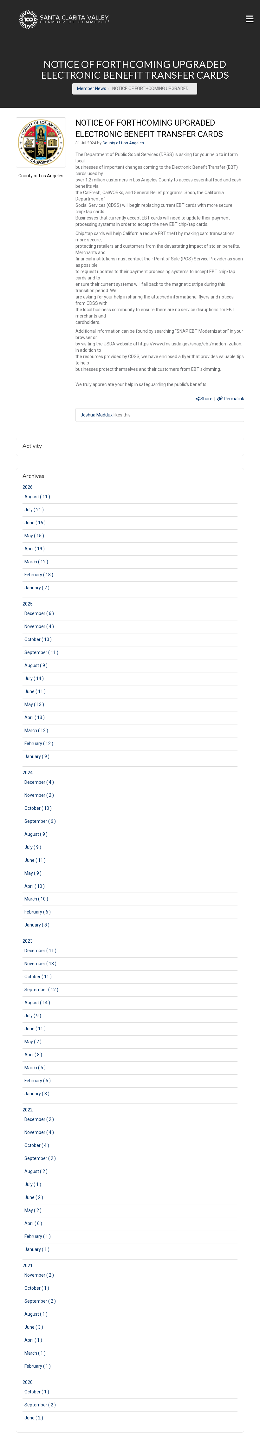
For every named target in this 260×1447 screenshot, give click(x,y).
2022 (28, 1109)
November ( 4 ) (39, 626)
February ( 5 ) (37, 1080)
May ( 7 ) (33, 1041)
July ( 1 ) (32, 1184)
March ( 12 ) (36, 561)
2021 (28, 1265)
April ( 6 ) (33, 1223)
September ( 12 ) (41, 989)
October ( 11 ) (38, 976)
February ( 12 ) (38, 743)
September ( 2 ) (40, 1158)
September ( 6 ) (40, 821)
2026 (28, 487)
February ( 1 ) (37, 1236)
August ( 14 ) (37, 1002)
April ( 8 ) (33, 1054)
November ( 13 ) (40, 963)
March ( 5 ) (35, 1067)
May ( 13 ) (34, 704)
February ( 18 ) (38, 574)
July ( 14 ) (34, 678)
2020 (28, 1382)
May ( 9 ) (33, 873)
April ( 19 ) (34, 548)
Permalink (233, 398)
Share (205, 398)
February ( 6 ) (37, 911)
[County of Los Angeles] (41, 142)
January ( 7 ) (36, 587)
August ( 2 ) (36, 1171)
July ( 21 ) (34, 509)
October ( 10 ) (38, 639)
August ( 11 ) (37, 496)
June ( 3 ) (33, 1327)
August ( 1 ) (36, 1314)
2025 (28, 603)
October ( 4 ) (36, 1145)
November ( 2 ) (39, 795)
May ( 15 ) (34, 535)
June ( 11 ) (35, 691)
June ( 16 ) (35, 522)
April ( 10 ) (34, 886)
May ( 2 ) (33, 1210)
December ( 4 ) (39, 782)
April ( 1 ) (33, 1340)
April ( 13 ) (34, 717)
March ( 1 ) (35, 1353)
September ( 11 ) (41, 652)
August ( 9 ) (36, 665)
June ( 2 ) (33, 1197)
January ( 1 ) (36, 1249)
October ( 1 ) (36, 1288)
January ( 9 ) (36, 756)
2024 (28, 772)
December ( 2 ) (39, 1119)
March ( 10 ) (36, 898)
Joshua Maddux (97, 414)
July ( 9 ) (32, 847)
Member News (91, 88)
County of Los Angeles (40, 175)
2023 (28, 941)
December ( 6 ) (39, 613)
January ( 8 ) (36, 924)
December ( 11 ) (40, 950)
